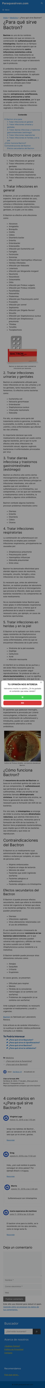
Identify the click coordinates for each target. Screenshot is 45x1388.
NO (22, 703)
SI (22, 697)
